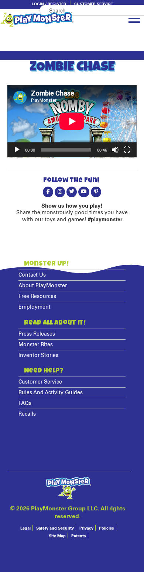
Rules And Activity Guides (50, 392)
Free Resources (37, 296)
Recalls (27, 414)
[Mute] (115, 149)
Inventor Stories (38, 355)
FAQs (24, 403)
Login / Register (49, 4)
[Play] (17, 149)
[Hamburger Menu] (134, 18)
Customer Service (93, 4)
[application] (72, 121)
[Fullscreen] (127, 149)
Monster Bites (35, 344)
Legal (25, 528)
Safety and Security (55, 528)
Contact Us (32, 275)
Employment (34, 307)
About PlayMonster (42, 285)
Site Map (57, 536)
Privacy (86, 528)
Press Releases (36, 334)
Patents (78, 536)
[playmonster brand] (50, 19)
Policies (106, 528)
